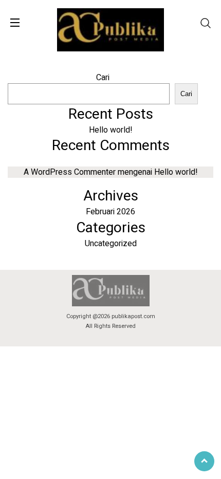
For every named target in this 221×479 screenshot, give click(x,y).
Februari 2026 (110, 212)
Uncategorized (111, 243)
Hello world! (111, 130)
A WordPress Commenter (70, 172)
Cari (102, 77)
